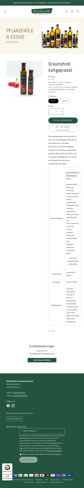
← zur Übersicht (12, 41)
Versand (61, 82)
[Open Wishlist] (72, 11)
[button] (5, 11)
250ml (64, 101)
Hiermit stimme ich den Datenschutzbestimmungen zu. (42, 454)
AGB (46, 480)
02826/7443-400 (19, 392)
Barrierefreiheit (41, 482)
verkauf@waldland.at (20, 395)
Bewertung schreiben (42, 360)
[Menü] (11, 464)
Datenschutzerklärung (55, 451)
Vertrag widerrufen (15, 418)
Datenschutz (55, 480)
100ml (53, 101)
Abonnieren (28, 459)
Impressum (39, 480)
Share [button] (53, 331)
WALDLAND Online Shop (24, 480)
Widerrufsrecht (67, 480)
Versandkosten (57, 87)
